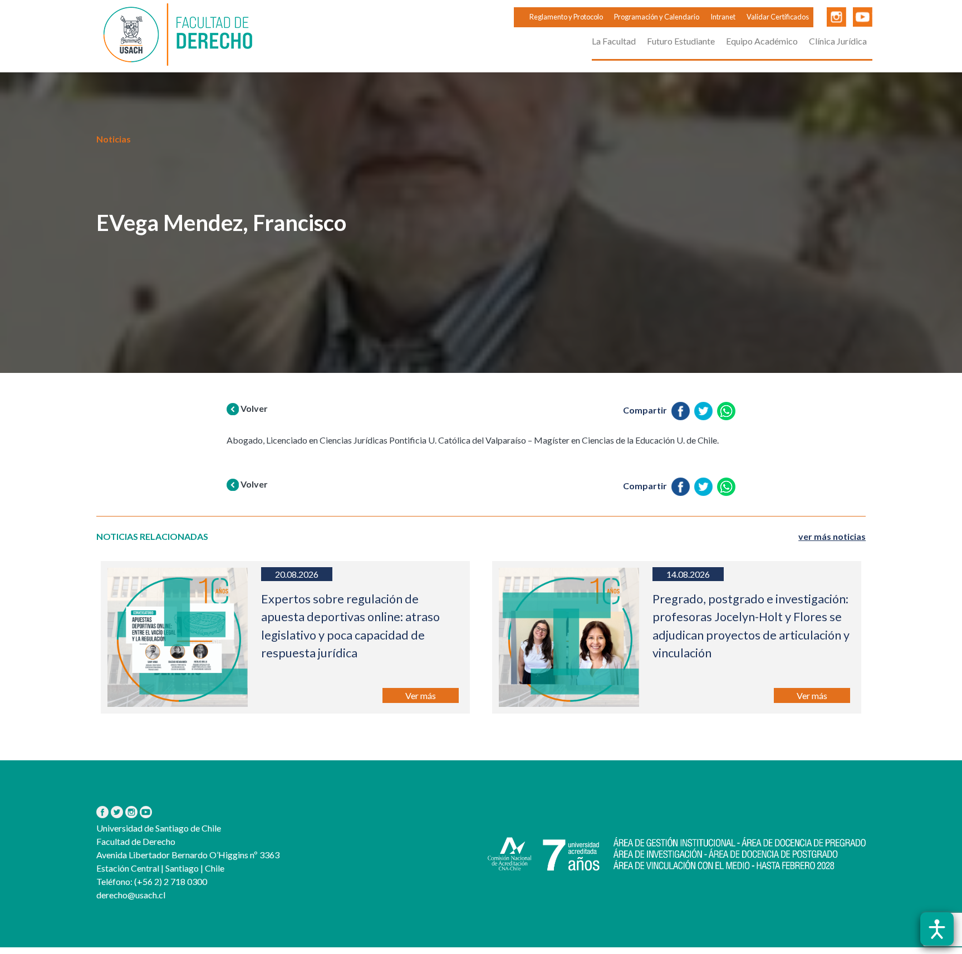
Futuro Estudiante (681, 41)
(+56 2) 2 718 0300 (169, 881)
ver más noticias (832, 536)
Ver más (420, 695)
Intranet (722, 16)
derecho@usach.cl (130, 894)
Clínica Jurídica (838, 41)
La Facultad (614, 41)
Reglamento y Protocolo (566, 16)
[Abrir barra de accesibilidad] (937, 929)
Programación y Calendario (656, 16)
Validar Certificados (778, 16)
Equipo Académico (762, 41)
